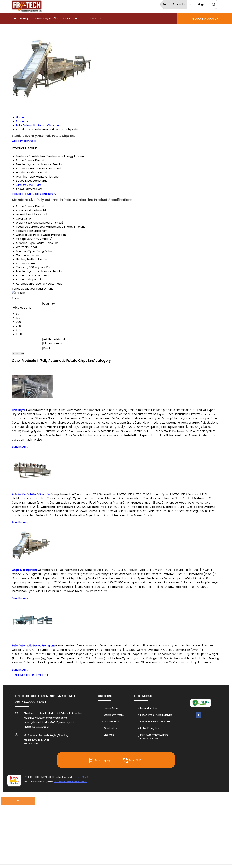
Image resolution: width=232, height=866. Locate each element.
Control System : (75, 418)
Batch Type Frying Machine (156, 715)
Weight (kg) (24, 223)
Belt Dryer (18, 410)
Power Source (25, 206)
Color (19, 219)
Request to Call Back (25, 194)
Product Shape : (149, 503)
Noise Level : (177, 435)
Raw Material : (85, 435)
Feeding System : (46, 431)
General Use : (142, 410)
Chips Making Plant (24, 570)
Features (22, 227)
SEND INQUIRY (21, 675)
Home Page (21, 18)
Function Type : (164, 418)
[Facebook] (198, 717)
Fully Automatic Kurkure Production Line (154, 737)
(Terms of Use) (80, 777)
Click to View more (28, 185)
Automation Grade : (91, 431)
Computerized (25, 255)
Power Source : (127, 431)
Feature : (61, 414)
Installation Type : (144, 435)
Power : (143, 515)
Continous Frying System (155, 721)
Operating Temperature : (64, 507)
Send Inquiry (48, 194)
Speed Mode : (95, 423)
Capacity (22, 267)
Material (21, 214)
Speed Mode (24, 210)
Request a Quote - (204, 19)
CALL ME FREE (40, 675)
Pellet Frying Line (150, 728)
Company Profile (46, 18)
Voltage (21, 239)
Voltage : (120, 427)
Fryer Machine (148, 708)
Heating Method (26, 259)
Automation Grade (28, 284)
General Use (24, 235)
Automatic (23, 263)
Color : (157, 431)
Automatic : (77, 410)
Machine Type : (64, 427)
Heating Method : (172, 507)
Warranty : (137, 498)
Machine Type (25, 243)
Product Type (25, 275)
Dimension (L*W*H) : (117, 418)
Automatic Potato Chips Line (31, 494)
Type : (177, 414)
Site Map (109, 734)
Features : (139, 587)
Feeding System (26, 271)
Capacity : (121, 414)
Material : (38, 418)
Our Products (72, 18)
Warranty (22, 247)
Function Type (25, 251)
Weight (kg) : (141, 423)
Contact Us (94, 18)
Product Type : (168, 494)
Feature (21, 231)
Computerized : (46, 410)
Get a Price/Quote (24, 141)
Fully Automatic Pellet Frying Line (34, 646)
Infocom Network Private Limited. (70, 781)
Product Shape (26, 279)
